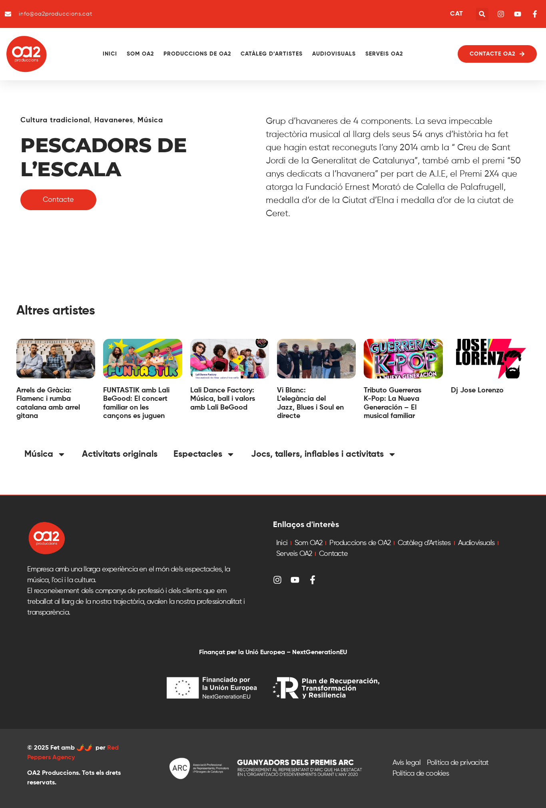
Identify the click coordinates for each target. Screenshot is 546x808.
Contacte (333, 553)
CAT (456, 14)
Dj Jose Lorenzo (477, 390)
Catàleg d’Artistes (272, 54)
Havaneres (113, 120)
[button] (482, 14)
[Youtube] (295, 579)
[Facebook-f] (312, 579)
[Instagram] (277, 579)
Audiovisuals (334, 54)
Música (150, 120)
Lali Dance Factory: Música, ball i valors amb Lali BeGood (222, 399)
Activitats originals (119, 454)
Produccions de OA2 (197, 54)
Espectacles (197, 454)
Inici (110, 54)
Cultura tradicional (55, 120)
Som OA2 (140, 54)
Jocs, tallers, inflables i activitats (317, 454)
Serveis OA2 (384, 54)
